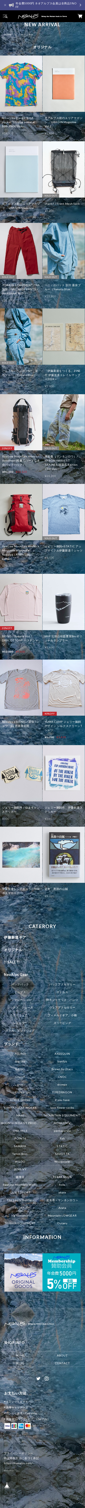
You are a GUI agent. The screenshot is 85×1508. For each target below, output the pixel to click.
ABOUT (62, 1355)
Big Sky (20, 1061)
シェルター (20, 1022)
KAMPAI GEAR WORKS (20, 1107)
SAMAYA (20, 1146)
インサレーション (20, 999)
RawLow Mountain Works (20, 1184)
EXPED (20, 1092)
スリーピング (62, 1022)
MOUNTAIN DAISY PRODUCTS (20, 1123)
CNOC (62, 1076)
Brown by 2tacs (62, 1069)
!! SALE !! (12, 962)
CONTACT (62, 1363)
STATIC (62, 1146)
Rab (62, 1138)
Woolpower (62, 1161)
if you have (62, 1100)
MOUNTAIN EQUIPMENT (62, 1115)
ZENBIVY (20, 1169)
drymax (62, 1084)
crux (20, 1084)
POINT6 (20, 1138)
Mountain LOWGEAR (62, 1215)
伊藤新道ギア (15, 937)
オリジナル (13, 949)
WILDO (20, 1161)
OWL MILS (20, 1130)
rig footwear (20, 1215)
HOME (8, 34)
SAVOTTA (62, 1153)
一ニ (62, 1169)
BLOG (20, 1363)
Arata (62, 1207)
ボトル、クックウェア (20, 1030)
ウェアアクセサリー (62, 1007)
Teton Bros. (20, 1153)
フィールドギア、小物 (62, 1015)
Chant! (20, 1076)
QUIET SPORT (20, 1192)
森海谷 (20, 1176)
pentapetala (62, 1130)
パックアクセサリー (62, 984)
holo (62, 1184)
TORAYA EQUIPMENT (20, 1223)
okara (62, 1192)
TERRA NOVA (62, 1176)
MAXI (20, 1115)
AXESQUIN (62, 1053)
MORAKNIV (62, 1123)
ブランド (11, 1044)
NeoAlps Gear (16, 974)
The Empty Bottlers (20, 1200)
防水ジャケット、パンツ (62, 999)
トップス (20, 992)
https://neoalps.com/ (18, 1463)
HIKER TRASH (20, 1100)
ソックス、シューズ (20, 1007)
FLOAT (20, 1207)
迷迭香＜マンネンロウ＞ (62, 1200)
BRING (20, 1069)
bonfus (62, 1061)
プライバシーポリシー (18, 1453)
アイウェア (20, 1015)
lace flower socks (62, 1107)
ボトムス (62, 992)
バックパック (20, 984)
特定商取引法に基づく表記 (21, 1458)
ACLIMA (20, 1053)
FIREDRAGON (62, 1092)
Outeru (62, 1223)
